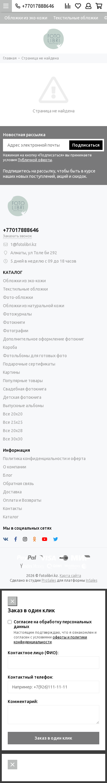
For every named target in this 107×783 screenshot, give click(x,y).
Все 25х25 (13, 422)
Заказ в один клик (53, 738)
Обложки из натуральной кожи (33, 305)
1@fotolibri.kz (23, 244)
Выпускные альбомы (23, 405)
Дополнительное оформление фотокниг (43, 339)
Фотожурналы (17, 314)
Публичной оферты (35, 160)
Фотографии (15, 330)
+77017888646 (38, 6)
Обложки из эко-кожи (25, 17)
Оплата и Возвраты (22, 500)
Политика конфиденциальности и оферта (44, 458)
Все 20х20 (13, 414)
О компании (14, 467)
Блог (7, 475)
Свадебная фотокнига (24, 389)
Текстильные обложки (75, 17)
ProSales (49, 580)
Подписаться (86, 145)
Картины (11, 372)
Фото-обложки (18, 297)
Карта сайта (70, 576)
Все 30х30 (13, 439)
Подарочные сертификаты (29, 364)
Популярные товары (23, 380)
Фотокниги (14, 322)
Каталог (11, 516)
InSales (91, 580)
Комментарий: (23, 701)
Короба (10, 347)
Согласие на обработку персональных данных (53, 624)
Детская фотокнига (22, 397)
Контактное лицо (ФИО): (33, 652)
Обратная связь (18, 483)
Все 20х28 (13, 430)
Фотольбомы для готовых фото (35, 355)
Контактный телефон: (30, 677)
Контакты (12, 508)
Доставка (12, 491)
